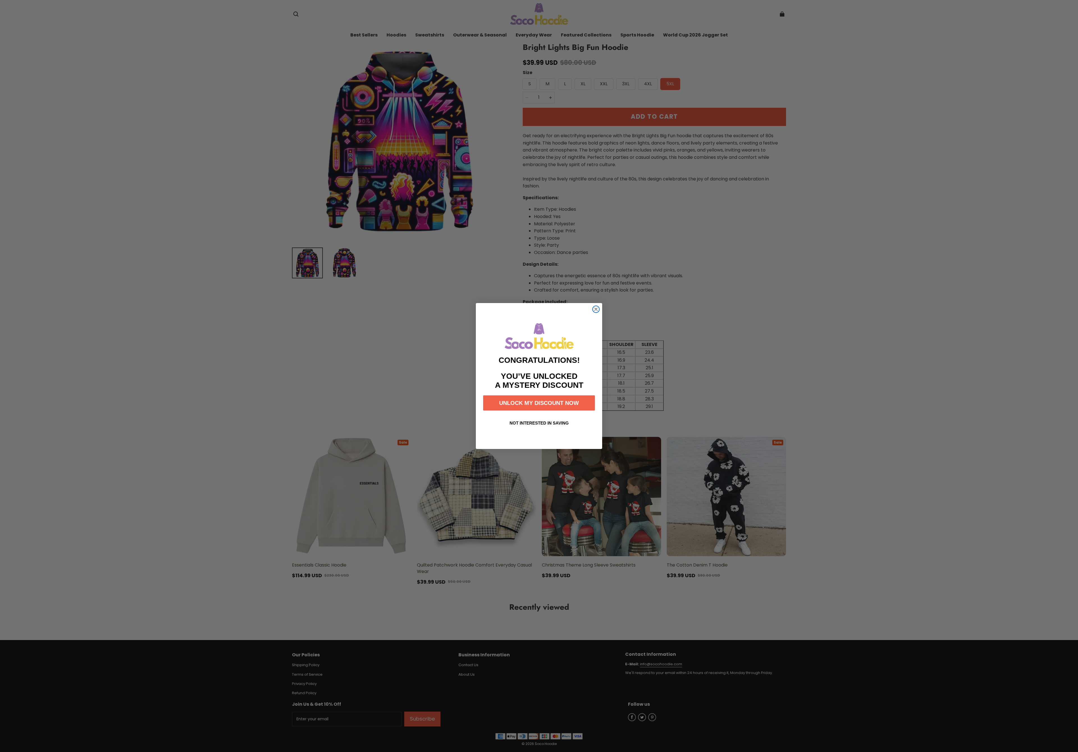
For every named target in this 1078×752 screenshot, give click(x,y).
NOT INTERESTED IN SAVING (539, 423)
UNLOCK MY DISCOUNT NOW (539, 403)
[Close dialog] (596, 309)
